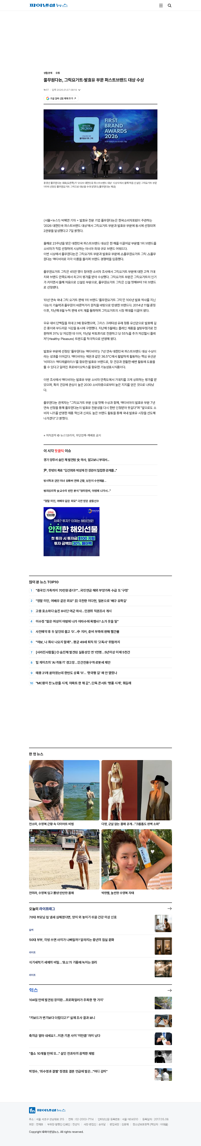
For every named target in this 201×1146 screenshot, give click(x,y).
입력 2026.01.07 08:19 (64, 89)
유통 (58, 72)
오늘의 (42, 909)
